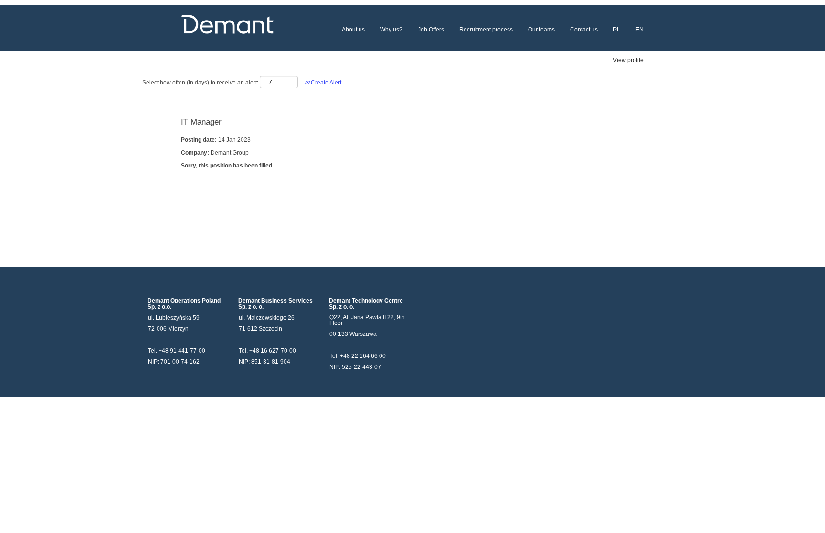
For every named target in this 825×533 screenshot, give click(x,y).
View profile (628, 60)
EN (639, 29)
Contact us (584, 29)
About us (353, 29)
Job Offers (431, 29)
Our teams (541, 29)
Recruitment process (486, 29)
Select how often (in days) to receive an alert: (200, 82)
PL (616, 29)
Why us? (391, 29)
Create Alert (325, 82)
